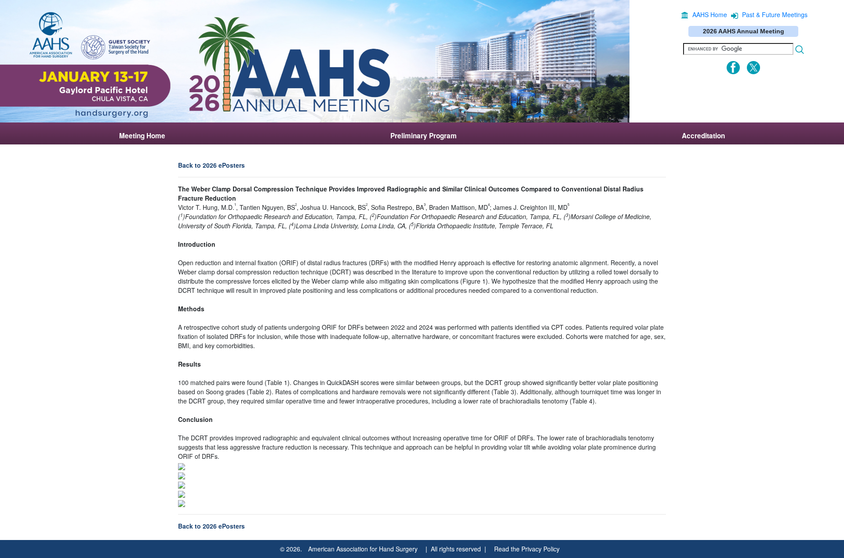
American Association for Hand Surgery (363, 548)
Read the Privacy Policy (527, 548)
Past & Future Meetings (775, 14)
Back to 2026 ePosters (211, 165)
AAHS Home (709, 14)
